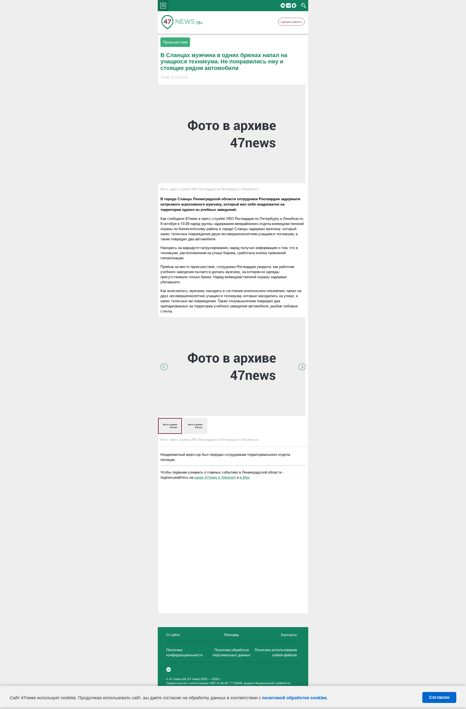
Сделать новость (291, 22)
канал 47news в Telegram (215, 477)
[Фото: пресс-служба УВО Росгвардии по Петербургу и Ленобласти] (232, 414)
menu (163, 5)
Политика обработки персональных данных (231, 652)
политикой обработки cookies (294, 697)
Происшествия (175, 41)
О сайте (173, 634)
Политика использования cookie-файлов (276, 652)
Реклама (231, 634)
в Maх (245, 477)
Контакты (289, 634)
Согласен (439, 697)
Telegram (288, 5)
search (303, 5)
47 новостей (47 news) (184, 679)
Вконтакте (283, 5)
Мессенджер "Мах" (294, 5)
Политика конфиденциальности (184, 652)
